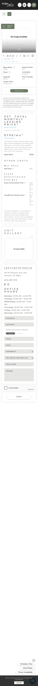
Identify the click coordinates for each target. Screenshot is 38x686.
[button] (13, 168)
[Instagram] (8, 284)
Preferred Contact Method (17, 330)
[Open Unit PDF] (33, 56)
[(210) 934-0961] (20, 5)
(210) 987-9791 (10, 280)
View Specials (9, 138)
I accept (19, 683)
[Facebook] (5, 284)
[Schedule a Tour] (29, 5)
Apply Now (19, 91)
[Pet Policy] (24, 5)
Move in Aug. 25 (10, 127)
